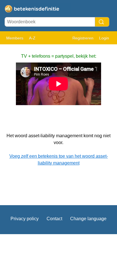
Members (14, 38)
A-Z (32, 38)
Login (104, 38)
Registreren (82, 38)
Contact (54, 218)
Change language (88, 218)
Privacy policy (25, 218)
